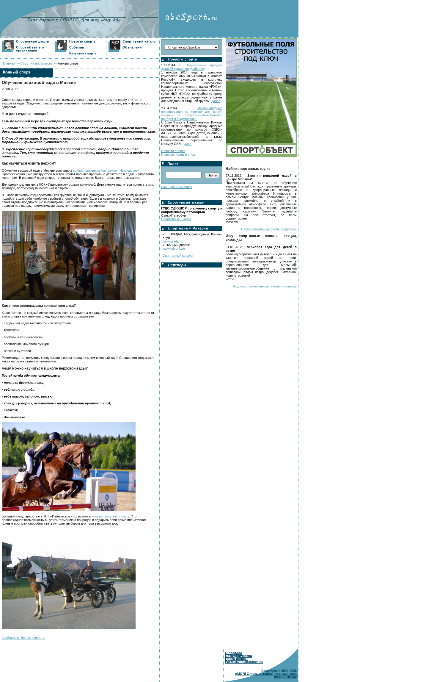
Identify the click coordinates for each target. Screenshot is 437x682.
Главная (9, 63)
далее (215, 101)
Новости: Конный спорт (179, 154)
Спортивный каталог (139, 41)
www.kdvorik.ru (174, 248)
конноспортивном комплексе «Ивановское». (106, 170)
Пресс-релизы (236, 659)
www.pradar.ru (173, 241)
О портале (233, 653)
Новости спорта (82, 41)
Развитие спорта (82, 53)
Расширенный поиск (176, 187)
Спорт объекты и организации (30, 49)
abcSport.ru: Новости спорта (23, 637)
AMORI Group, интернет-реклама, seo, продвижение (266, 675)
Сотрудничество (238, 656)
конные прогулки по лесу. (111, 516)
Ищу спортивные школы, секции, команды (264, 286)
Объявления (132, 47)
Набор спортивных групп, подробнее (269, 229)
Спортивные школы (32, 41)
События (76, 47)
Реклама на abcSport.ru (244, 662)
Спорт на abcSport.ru (36, 63)
